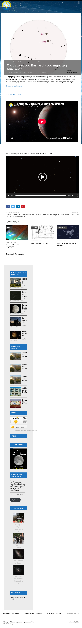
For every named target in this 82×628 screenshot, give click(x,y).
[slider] (40, 195)
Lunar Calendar (18, 468)
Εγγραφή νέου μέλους (33, 613)
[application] (42, 177)
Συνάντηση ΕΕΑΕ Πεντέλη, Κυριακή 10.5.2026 (25, 368)
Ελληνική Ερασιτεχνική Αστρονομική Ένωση (20, 622)
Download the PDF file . (14, 94)
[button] (42, 177)
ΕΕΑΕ (77, 622)
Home (9, 62)
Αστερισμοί (62, 228)
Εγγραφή (15, 500)
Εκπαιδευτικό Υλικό (11, 613)
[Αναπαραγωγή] (8, 196)
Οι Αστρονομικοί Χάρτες (39, 243)
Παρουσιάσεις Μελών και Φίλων (31, 62)
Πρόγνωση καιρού (54, 613)
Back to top (71, 613)
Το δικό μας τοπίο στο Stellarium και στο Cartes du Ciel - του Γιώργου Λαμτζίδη (23, 216)
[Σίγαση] (73, 196)
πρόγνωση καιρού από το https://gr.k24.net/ (26, 430)
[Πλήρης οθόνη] (77, 196)
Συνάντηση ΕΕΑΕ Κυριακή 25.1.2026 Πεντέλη (25, 404)
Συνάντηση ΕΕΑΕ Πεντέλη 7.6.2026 (25, 355)
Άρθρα (15, 62)
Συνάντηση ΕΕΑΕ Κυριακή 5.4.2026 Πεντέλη (25, 380)
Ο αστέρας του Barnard (14, 86)
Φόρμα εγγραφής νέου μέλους (19, 598)
